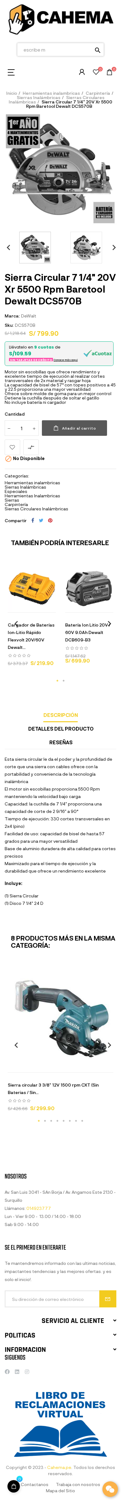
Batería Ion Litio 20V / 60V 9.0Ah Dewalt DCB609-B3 (87, 632)
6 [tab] (70, 1121)
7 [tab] (76, 1121)
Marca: (12, 315)
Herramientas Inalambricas (32, 495)
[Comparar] (55, 606)
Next (112, 247)
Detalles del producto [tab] (61, 729)
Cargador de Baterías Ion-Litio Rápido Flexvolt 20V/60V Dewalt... (31, 636)
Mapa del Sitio (60, 1490)
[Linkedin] (17, 1371)
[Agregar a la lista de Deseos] (12, 447)
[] (8, 606)
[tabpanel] (31, 617)
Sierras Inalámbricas (25, 487)
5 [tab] (63, 1121)
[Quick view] (24, 606)
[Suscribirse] (107, 1298)
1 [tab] (57, 680)
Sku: (9, 325)
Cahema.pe (59, 1467)
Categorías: (17, 476)
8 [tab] (82, 1121)
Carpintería (16, 504)
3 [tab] (51, 1121)
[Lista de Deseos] (96, 72)
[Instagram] (27, 1371)
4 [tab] (57, 1121)
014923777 (38, 1208)
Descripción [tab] (60, 715)
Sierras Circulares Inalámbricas (36, 508)
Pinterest (50, 520)
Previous (6, 247)
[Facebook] (7, 1371)
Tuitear (41, 520)
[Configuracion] (82, 72)
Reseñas (61, 742)
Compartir (32, 520)
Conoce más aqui (66, 360)
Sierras (12, 500)
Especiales (16, 491)
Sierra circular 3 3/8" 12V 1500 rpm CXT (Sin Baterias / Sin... (53, 1088)
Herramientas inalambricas (32, 482)
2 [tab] (63, 680)
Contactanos (34, 1484)
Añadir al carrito (79, 428)
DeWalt (28, 315)
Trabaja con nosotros (78, 1484)
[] (13, 1486)
